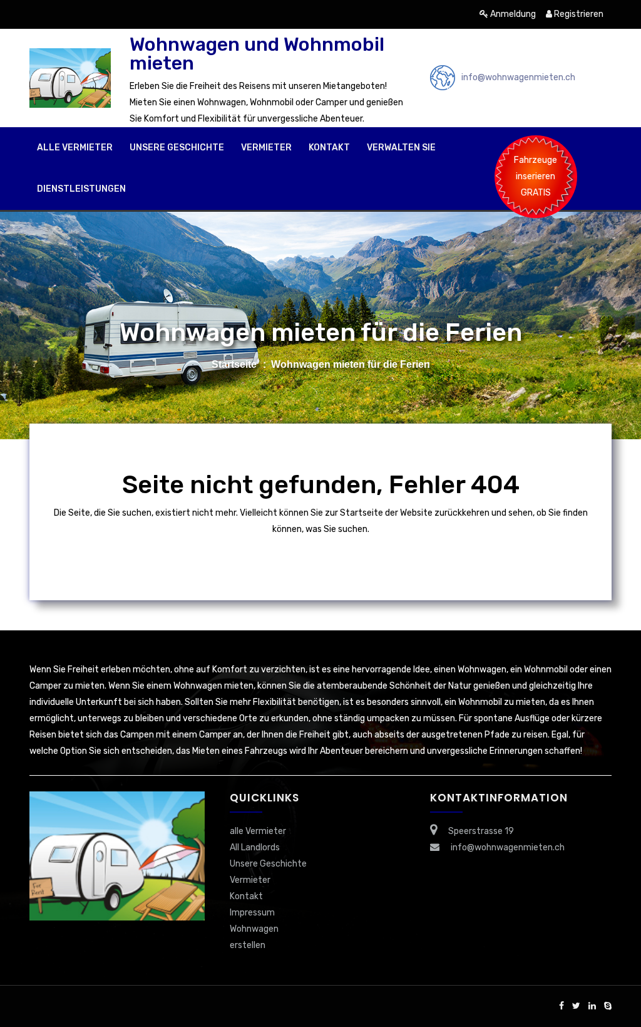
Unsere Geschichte (177, 147)
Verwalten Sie (401, 147)
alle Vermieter (75, 147)
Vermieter (266, 147)
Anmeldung (512, 14)
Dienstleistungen (81, 189)
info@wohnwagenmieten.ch (518, 77)
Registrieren (577, 14)
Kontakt (329, 147)
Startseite (234, 364)
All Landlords (255, 847)
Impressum (252, 912)
